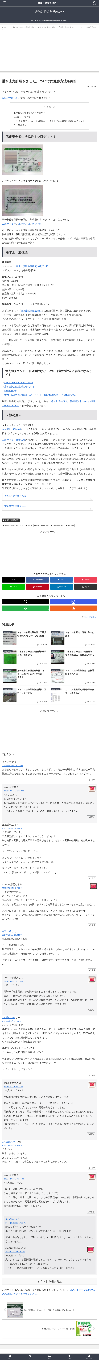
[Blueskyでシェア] (60, 925)
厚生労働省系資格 (42, 525)
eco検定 (6, 429)
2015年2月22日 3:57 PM (15, 1252)
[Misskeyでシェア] (82, 925)
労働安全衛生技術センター (14, 525)
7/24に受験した (10, 98)
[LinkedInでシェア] (49, 940)
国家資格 (71, 525)
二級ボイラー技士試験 (13, 440)
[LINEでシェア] (82, 933)
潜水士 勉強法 (23, 117)
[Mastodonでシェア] (38, 925)
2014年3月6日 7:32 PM (13, 981)
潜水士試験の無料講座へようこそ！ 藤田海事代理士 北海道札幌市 (40, 395)
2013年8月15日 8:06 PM (12, 828)
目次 (45, 107)
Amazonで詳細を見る (15, 495)
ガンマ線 (37, 223)
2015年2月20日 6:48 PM (12, 1145)
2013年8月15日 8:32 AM (14, 791)
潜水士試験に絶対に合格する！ (20, 386)
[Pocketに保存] (60, 933)
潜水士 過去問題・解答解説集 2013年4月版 (73, 401)
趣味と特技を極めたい (49, 3)
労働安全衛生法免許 (12, 520)
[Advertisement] (49, 51)
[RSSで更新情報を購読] (73, 608)
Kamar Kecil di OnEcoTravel (18, 382)
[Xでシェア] (16, 925)
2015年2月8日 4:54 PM (13, 1087)
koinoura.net (10, 391)
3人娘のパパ (8, 1017)
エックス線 (24, 223)
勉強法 (29, 525)
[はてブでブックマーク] (38, 933)
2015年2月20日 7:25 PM (14, 1179)
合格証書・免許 (58, 525)
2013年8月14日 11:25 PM (12, 766)
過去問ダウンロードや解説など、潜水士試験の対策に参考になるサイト (52, 121)
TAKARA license (10, 405)
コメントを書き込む (49, 1281)
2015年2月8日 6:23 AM (11, 1021)
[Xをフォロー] (25, 601)
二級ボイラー (9, 223)
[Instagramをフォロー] (73, 601)
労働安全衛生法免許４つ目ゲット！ (32, 113)
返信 (93, 780)
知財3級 (17, 429)
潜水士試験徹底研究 (31, 310)
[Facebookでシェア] (16, 933)
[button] (85, 587)
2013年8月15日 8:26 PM (12, 888)
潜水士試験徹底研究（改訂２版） (33, 266)
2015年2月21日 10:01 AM (15, 1223)
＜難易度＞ (21, 125)
